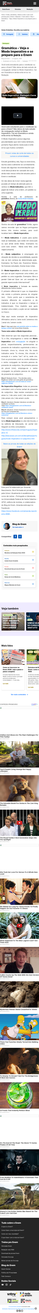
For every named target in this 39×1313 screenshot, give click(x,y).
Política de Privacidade (9, 1273)
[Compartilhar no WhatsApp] (20, 536)
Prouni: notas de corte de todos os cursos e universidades (19, 154)
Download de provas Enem (10, 1253)
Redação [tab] (30, 9)
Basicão (18, 16)
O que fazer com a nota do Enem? (12, 1237)
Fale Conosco (6, 1276)
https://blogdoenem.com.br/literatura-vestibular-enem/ (16, 406)
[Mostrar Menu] (34, 3)
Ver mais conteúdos (19, 694)
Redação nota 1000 (7, 1250)
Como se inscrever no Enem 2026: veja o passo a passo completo (13, 669)
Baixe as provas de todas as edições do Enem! (19, 445)
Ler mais (5, 683)
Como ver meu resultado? (10, 1234)
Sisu (31, 16)
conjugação (20, 342)
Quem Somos (5, 1269)
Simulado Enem (6, 1246)
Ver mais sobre (18, 527)
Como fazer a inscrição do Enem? (12, 1230)
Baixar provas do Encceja (9, 1260)
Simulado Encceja (7, 1257)
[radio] (29, 61)
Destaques (6, 43)
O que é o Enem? (7, 1227)
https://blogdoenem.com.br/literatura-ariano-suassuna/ (17, 414)
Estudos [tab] (18, 9)
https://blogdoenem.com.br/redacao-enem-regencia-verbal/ (16, 382)
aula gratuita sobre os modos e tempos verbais (19, 327)
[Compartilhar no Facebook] (15, 536)
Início (3, 14)
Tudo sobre (25, 16)
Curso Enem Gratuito (25, 198)
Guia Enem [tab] (6, 9)
